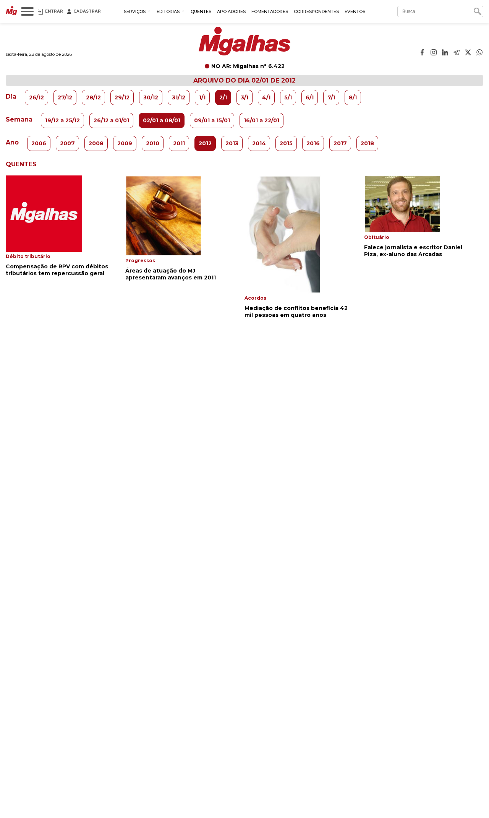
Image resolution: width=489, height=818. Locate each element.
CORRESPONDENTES (316, 11)
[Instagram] (433, 53)
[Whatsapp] (479, 53)
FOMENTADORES (269, 11)
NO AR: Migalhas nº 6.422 (248, 66)
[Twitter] (468, 53)
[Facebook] (422, 53)
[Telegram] (456, 53)
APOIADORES (231, 11)
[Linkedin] (445, 53)
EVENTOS (355, 11)
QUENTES (201, 11)
